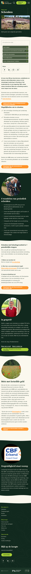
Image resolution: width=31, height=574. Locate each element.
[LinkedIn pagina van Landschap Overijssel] (8, 561)
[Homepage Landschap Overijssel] (6, 2)
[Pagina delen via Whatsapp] (13, 70)
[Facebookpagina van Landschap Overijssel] (3, 561)
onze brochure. (7, 99)
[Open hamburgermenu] (29, 3)
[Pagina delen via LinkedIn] (9, 70)
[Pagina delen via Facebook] (4, 70)
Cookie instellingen (6, 541)
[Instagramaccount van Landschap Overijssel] (18, 70)
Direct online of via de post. (9, 268)
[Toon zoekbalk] (14, 2)
